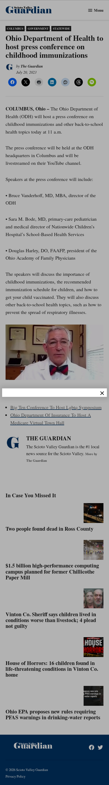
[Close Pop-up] (102, 393)
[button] (54, 392)
